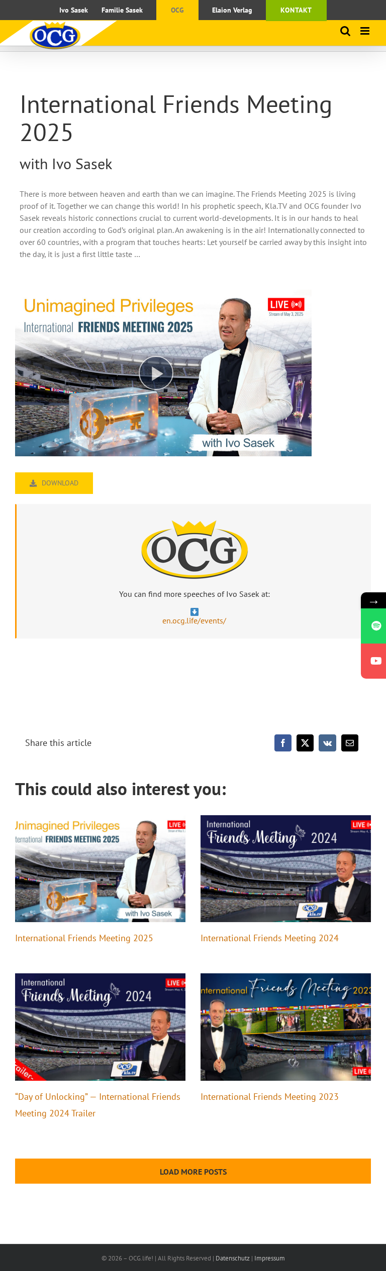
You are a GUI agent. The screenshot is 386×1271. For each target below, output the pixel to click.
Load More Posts (193, 1172)
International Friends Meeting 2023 (270, 1096)
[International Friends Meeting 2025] (100, 869)
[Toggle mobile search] (345, 31)
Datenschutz (233, 1258)
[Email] (350, 743)
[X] (305, 743)
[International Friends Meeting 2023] (286, 1027)
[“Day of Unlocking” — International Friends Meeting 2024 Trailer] (100, 1027)
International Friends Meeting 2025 (84, 938)
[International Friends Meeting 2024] (286, 869)
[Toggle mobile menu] (365, 31)
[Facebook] (283, 743)
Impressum (269, 1258)
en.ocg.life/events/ (194, 620)
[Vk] (327, 743)
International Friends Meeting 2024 (270, 938)
